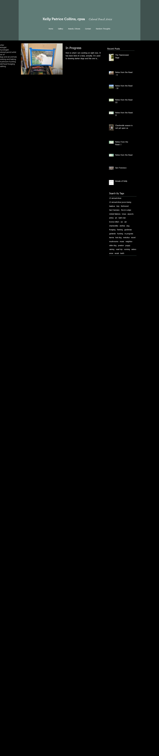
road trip (119, 249)
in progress (129, 234)
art (116, 218)
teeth (122, 253)
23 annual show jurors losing (120, 202)
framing (120, 230)
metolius (126, 238)
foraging (112, 230)
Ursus (124, 214)
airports (130, 214)
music (122, 241)
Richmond (125, 206)
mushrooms (113, 241)
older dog (113, 245)
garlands (112, 234)
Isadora (112, 206)
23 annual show (115, 198)
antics (111, 218)
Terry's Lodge (126, 210)
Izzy (117, 206)
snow (111, 253)
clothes (122, 226)
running (127, 249)
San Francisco (114, 210)
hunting (120, 234)
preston (121, 245)
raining (111, 249)
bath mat (122, 218)
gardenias (128, 230)
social (117, 253)
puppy (127, 245)
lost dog (118, 238)
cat (125, 222)
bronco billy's (114, 222)
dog (127, 226)
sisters (133, 249)
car (122, 222)
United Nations (114, 214)
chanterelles (113, 226)
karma (111, 238)
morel (133, 238)
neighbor (129, 241)
